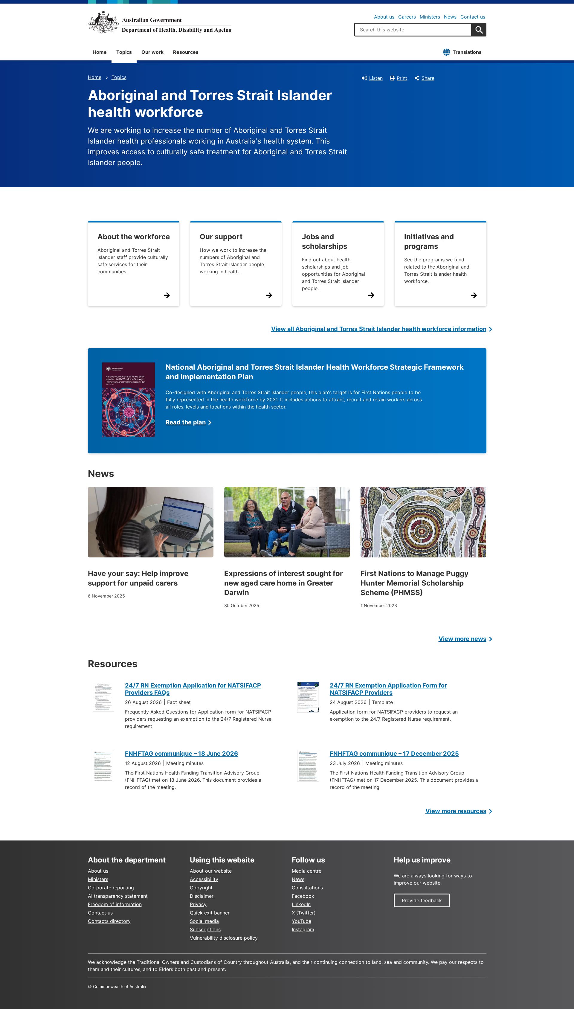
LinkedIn (301, 904)
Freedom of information (115, 904)
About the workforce (133, 236)
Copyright (201, 888)
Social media (204, 921)
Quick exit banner (210, 913)
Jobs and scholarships (324, 241)
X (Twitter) (304, 913)
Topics (124, 52)
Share (428, 78)
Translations (467, 52)
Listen (376, 78)
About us (384, 17)
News (450, 17)
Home (100, 52)
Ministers (430, 17)
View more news (462, 638)
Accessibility (204, 879)
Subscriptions (205, 929)
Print (402, 78)
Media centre (306, 871)
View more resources (455, 811)
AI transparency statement (118, 896)
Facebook (303, 896)
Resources (186, 52)
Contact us (472, 17)
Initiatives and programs (429, 241)
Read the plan (186, 422)
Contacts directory (109, 921)
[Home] (159, 22)
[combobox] (413, 29)
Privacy (198, 904)
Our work (152, 52)
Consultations (307, 888)
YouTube (301, 921)
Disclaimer (201, 896)
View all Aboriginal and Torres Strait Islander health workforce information (378, 329)
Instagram (303, 929)
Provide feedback (422, 900)
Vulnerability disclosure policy (224, 938)
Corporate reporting (111, 888)
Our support (221, 236)
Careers (407, 17)
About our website (211, 871)
